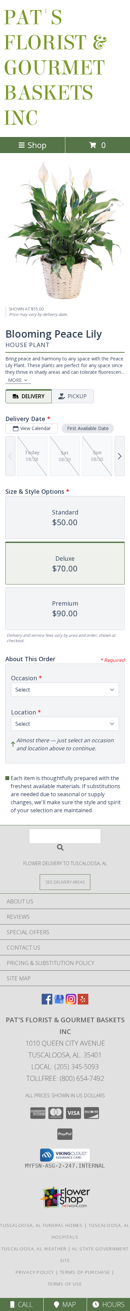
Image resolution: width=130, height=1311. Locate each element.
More (15, 380)
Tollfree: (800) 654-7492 (65, 1078)
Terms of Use (65, 1284)
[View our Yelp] (83, 1002)
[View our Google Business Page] (59, 1002)
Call (24, 1304)
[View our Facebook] (47, 1002)
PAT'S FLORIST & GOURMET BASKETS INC (54, 68)
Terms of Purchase (85, 1272)
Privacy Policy (35, 1272)
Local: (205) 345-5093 (65, 1066)
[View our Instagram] (71, 1002)
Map (67, 1304)
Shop (37, 144)
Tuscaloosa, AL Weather (34, 1249)
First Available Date (88, 428)
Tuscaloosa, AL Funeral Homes (41, 1225)
